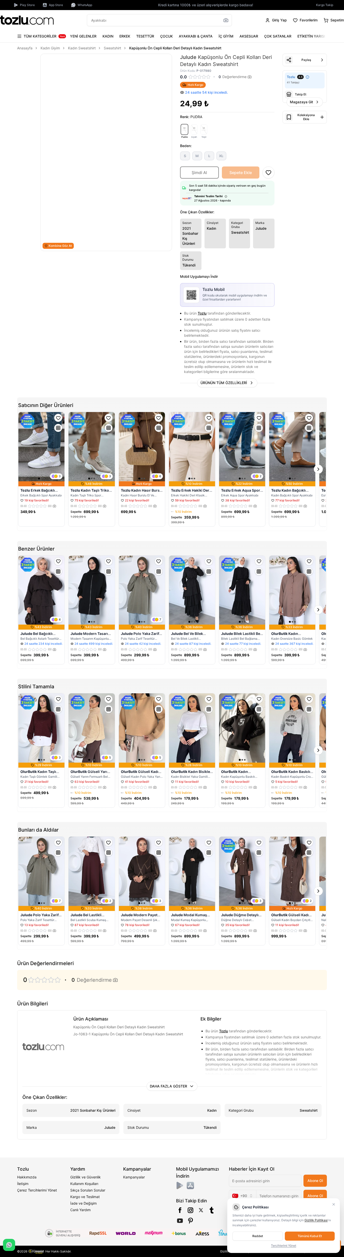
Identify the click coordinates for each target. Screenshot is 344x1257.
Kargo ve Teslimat (85, 1197)
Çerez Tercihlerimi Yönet (37, 1190)
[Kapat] (334, 1204)
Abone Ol (315, 1180)
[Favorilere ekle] (58, 418)
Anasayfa (24, 48)
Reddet (257, 1236)
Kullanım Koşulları (84, 1183)
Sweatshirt (112, 48)
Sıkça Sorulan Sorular (87, 1190)
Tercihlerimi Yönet (283, 1245)
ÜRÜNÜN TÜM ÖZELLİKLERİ (223, 383)
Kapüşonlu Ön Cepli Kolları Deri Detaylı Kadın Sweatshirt (175, 48)
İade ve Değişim (83, 1203)
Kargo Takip (324, 5)
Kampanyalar (134, 1177)
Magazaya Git (301, 102)
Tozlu (202, 313)
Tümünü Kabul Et (310, 1236)
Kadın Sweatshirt (82, 48)
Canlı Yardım (80, 1210)
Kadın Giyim (50, 48)
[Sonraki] (322, 36)
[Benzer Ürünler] (58, 428)
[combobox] (242, 1196)
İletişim (22, 1183)
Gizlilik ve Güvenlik (85, 1177)
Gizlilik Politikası (316, 1220)
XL (221, 156)
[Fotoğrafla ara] (226, 20)
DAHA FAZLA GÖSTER (168, 1086)
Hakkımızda (27, 1177)
